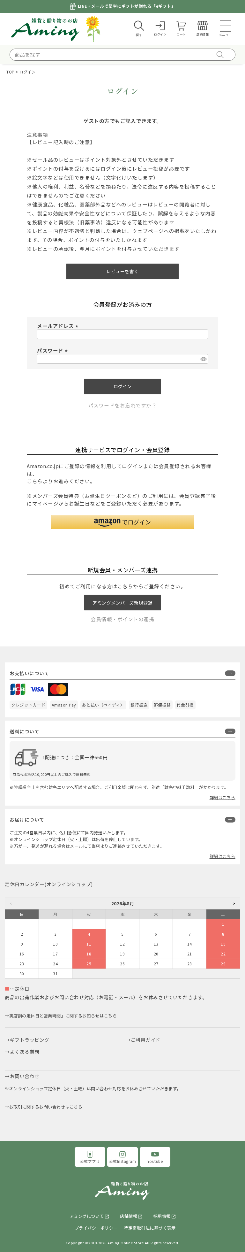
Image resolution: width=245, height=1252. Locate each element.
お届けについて (27, 819)
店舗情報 (128, 1216)
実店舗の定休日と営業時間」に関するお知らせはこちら (63, 1016)
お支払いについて (29, 673)
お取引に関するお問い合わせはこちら (45, 1107)
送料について (24, 731)
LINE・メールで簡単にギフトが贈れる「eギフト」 (127, 6)
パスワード (53, 350)
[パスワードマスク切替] (203, 358)
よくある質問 (25, 1051)
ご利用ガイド (145, 1039)
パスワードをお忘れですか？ (122, 405)
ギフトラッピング (29, 1039)
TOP (10, 71)
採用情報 (162, 1216)
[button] (122, 522)
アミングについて (87, 1216)
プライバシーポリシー (96, 1228)
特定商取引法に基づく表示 (149, 1228)
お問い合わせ (25, 1076)
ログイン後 (113, 168)
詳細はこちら (222, 797)
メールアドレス (58, 325)
